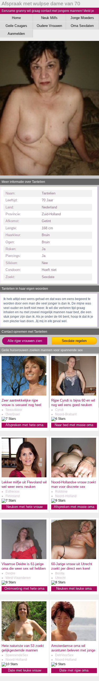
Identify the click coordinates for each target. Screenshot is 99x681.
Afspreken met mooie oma (74, 507)
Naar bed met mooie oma (74, 425)
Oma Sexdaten (82, 26)
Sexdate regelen (74, 341)
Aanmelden (16, 34)
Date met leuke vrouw (24, 670)
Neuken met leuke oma (74, 588)
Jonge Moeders (82, 18)
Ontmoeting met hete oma (24, 588)
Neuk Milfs (49, 18)
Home (16, 18)
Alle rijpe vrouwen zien (25, 341)
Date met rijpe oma (73, 670)
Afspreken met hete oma (24, 425)
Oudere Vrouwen (49, 26)
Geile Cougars (16, 26)
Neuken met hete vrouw (24, 507)
